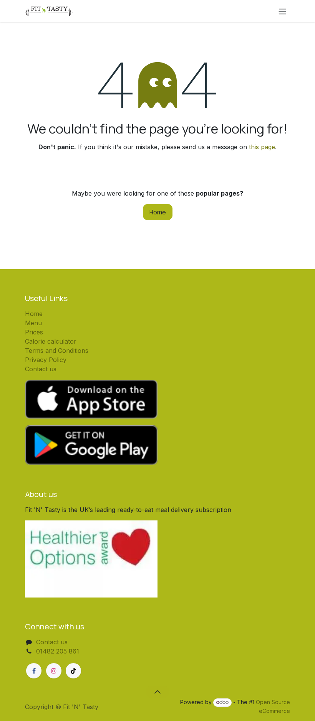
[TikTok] (73, 670)
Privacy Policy (45, 360)
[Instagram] (53, 670)
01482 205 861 (57, 651)
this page (262, 147)
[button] (157, 692)
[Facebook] (33, 670)
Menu (33, 323)
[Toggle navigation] (282, 11)
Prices (34, 332)
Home (157, 212)
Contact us (40, 369)
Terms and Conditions (56, 350)
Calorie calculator (50, 341)
